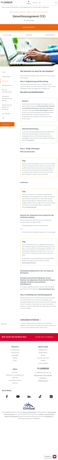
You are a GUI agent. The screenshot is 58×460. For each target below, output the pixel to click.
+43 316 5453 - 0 (43, 378)
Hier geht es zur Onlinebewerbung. (32, 92)
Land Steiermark (48, 416)
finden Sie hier (30, 140)
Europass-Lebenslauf (31, 207)
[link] (15, 350)
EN (36, 2)
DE (33, 2)
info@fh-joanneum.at (43, 380)
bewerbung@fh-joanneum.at (29, 262)
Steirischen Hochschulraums (29, 412)
